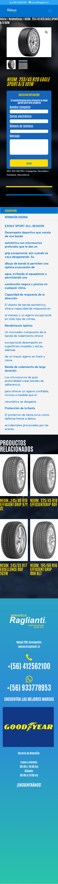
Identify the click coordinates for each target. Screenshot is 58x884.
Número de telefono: (22, 126)
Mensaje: (15, 136)
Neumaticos (15, 19)
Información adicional (16, 217)
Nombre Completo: (20, 107)
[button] (46, 32)
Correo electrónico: (21, 116)
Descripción (11, 210)
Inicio (3, 19)
